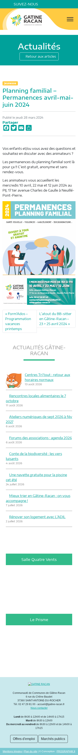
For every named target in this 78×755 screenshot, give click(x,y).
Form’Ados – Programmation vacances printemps (18, 321)
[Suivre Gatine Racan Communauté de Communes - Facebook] (44, 4)
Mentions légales (12, 751)
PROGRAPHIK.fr (66, 751)
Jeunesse (10, 83)
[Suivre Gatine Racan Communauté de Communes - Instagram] (56, 4)
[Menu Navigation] (70, 19)
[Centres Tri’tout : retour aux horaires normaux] (13, 380)
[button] (74, 4)
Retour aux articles (40, 56)
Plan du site (30, 751)
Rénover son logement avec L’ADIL (37, 517)
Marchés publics (53, 739)
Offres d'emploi (24, 739)
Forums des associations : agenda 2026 (40, 438)
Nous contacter (39, 708)
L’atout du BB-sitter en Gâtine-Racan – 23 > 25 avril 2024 (55, 319)
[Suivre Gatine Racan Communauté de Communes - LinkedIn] (50, 4)
